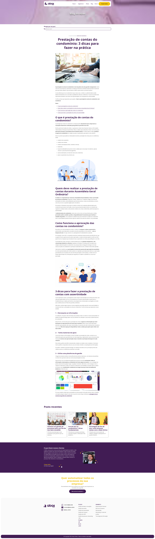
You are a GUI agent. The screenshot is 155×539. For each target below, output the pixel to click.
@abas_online (67, 510)
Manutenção (98, 510)
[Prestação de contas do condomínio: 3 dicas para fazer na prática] (77, 67)
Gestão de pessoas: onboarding (85, 516)
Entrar (96, 3)
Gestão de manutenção (83, 510)
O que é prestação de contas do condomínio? (68, 106)
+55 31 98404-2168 (68, 505)
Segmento (98, 504)
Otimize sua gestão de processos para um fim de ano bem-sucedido (56, 428)
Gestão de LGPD (82, 514)
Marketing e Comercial (101, 512)
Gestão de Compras (82, 512)
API (79, 522)
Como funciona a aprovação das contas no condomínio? (70, 110)
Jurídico (97, 514)
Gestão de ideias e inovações (84, 506)
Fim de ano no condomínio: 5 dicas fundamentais (75, 428)
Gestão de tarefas (82, 508)
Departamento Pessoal (101, 506)
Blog (92, 3)
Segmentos (80, 3)
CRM (79, 518)
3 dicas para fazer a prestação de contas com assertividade (71, 112)
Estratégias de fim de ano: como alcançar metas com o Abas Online (98, 428)
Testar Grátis (104, 3)
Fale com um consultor (77, 491)
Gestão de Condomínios (81, 35)
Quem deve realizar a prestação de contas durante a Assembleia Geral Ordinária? (76, 108)
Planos (87, 3)
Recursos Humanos (100, 508)
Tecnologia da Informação (102, 516)
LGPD (79, 526)
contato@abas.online (69, 507)
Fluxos (74, 3)
